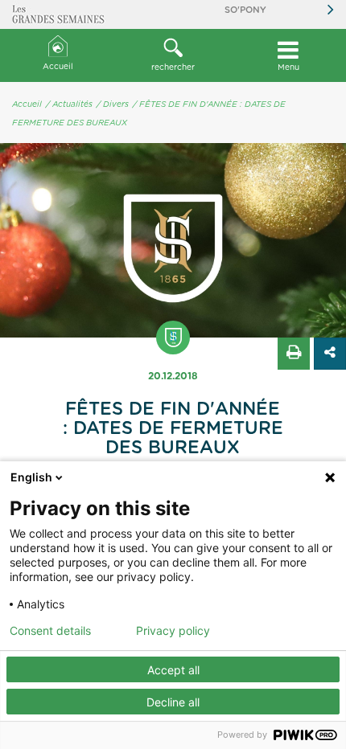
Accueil (58, 67)
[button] (172, 55)
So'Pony (245, 10)
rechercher (173, 67)
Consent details (50, 630)
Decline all (173, 702)
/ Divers (113, 104)
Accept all (173, 670)
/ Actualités (69, 104)
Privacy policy (173, 630)
